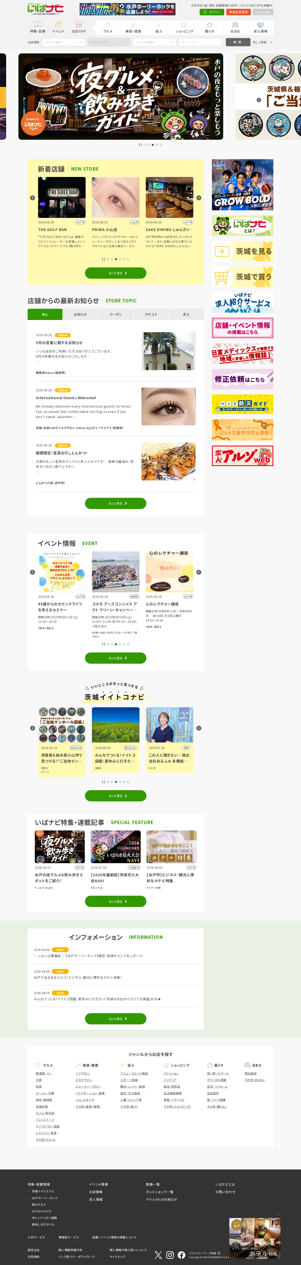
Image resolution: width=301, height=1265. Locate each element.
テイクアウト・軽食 (48, 1126)
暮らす (209, 31)
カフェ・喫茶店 (45, 1113)
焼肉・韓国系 (44, 1100)
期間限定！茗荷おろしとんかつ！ (62, 452)
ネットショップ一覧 (159, 1191)
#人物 (98, 768)
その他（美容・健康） (88, 1106)
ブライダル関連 (217, 1080)
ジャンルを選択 (145, 42)
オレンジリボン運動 (44, 1218)
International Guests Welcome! (66, 397)
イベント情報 (98, 1184)
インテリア (170, 1080)
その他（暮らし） (217, 1106)
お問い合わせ (225, 1191)
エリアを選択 (53, 42)
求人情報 (260, 31)
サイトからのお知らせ (161, 1199)
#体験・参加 (45, 632)
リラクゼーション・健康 (90, 1093)
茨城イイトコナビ (43, 1191)
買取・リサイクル (174, 1100)
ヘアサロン (83, 1073)
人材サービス (36, 1237)
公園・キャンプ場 (131, 1100)
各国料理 (42, 1106)
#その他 (153, 636)
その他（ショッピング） (177, 1106)
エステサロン (84, 1080)
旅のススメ (39, 1204)
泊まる (235, 31)
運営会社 (34, 1250)
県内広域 (76, 747)
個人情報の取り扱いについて (128, 1250)
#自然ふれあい (60, 632)
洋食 (39, 1080)
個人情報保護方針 (70, 1250)
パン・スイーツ (45, 1119)
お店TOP (79, 31)
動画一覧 (153, 1184)
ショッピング (184, 31)
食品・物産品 (172, 1086)
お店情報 (96, 1191)
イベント (58, 31)
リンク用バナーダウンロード (76, 1257)
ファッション (171, 1073)
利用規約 (34, 1257)
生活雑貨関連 (173, 1093)
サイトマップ (118, 1257)
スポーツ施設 (129, 1080)
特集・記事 (38, 31)
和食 (39, 1086)
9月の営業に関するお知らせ (59, 342)
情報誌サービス (69, 1237)
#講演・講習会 (100, 626)
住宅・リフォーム (217, 1086)
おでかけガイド (42, 1211)
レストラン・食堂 (46, 1133)
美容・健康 (133, 31)
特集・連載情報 (39, 1184)
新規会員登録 (239, 12)
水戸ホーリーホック (45, 1198)
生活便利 (213, 1093)
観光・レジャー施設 (132, 1086)
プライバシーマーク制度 (202, 1253)
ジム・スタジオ (85, 1100)
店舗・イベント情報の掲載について (114, 1237)
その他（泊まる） (255, 1080)
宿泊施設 (251, 1073)
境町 (132, 747)
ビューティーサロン (88, 1086)
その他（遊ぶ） (129, 1106)
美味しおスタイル (43, 1224)
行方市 (185, 747)
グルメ (107, 31)
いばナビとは (225, 1184)
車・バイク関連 (216, 1100)
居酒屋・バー (44, 1073)
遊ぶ (158, 31)
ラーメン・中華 (45, 1093)
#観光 (44, 768)
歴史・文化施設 (130, 1093)
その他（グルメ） (46, 1140)
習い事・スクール (218, 1073)
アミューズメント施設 (134, 1073)
